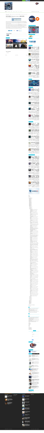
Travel (29, 326)
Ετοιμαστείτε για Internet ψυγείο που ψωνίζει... (27, 402)
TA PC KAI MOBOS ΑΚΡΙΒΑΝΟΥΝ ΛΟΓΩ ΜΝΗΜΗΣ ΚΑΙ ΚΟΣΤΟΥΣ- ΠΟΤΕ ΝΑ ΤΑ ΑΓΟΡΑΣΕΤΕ (35, 124)
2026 (30, 198)
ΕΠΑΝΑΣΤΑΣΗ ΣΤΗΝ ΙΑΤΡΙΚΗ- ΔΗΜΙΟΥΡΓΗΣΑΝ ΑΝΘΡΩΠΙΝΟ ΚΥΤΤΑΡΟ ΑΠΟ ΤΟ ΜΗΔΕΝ (35, 170)
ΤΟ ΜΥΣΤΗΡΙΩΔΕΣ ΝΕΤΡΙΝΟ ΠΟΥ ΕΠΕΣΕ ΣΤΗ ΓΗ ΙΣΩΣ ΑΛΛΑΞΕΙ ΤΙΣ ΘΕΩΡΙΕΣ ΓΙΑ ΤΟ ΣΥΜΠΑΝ (35, 182)
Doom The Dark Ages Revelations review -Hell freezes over (34, 317)
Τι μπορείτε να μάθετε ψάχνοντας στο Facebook (34, 243)
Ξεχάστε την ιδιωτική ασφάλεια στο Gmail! (33, 249)
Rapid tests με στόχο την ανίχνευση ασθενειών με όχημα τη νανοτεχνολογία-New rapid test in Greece (27, 408)
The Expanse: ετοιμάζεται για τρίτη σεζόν (27, 414)
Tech (18, 11)
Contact (29, 196)
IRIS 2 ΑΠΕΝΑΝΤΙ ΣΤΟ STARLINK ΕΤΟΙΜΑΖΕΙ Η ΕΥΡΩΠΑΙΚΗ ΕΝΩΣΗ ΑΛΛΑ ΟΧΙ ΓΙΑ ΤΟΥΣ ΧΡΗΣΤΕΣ (35, 157)
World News (30, 323)
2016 (30, 204)
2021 (30, 201)
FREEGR (11, 11)
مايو (30, 297)
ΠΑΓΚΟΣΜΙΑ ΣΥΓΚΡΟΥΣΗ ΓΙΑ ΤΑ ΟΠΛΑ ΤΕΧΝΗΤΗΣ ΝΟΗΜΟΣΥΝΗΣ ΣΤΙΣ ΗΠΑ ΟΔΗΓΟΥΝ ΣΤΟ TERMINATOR (35, 176)
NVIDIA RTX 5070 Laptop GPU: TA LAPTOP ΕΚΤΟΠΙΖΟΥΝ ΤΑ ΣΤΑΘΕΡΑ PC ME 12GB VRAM (35, 54)
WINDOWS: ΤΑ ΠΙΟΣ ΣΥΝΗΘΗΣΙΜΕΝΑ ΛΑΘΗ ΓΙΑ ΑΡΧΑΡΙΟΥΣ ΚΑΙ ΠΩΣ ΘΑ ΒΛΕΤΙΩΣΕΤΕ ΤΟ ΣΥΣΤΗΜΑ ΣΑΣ (35, 90)
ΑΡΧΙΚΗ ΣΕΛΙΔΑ (30, 329)
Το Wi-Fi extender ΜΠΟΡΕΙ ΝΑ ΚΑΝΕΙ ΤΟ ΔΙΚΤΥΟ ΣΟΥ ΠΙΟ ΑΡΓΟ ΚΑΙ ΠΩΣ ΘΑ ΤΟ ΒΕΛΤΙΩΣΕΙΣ (35, 137)
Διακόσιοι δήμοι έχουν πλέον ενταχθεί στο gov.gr (33, 310)
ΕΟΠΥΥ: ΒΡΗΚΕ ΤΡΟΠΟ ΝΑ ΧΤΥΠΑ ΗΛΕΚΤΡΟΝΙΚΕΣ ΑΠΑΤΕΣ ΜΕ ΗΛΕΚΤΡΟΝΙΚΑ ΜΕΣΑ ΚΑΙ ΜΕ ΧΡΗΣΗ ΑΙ (35, 116)
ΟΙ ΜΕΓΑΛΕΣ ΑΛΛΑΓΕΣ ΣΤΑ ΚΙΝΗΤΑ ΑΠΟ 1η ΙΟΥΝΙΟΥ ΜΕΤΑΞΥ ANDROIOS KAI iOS (27, 421)
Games (16, 11)
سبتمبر (30, 208)
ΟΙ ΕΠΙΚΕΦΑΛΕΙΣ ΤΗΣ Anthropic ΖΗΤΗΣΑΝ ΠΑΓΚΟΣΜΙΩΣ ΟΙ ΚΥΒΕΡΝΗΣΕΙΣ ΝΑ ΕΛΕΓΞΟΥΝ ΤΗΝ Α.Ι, (35, 109)
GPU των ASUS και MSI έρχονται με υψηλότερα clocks (9, 396)
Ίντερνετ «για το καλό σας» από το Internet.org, (34, 235)
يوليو (30, 296)
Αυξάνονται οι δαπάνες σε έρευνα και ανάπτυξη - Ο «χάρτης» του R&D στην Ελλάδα (33, 309)
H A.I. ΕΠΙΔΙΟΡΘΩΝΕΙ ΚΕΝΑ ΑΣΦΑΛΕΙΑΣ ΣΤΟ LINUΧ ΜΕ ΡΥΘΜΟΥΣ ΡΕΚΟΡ (35, 103)
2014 (30, 205)
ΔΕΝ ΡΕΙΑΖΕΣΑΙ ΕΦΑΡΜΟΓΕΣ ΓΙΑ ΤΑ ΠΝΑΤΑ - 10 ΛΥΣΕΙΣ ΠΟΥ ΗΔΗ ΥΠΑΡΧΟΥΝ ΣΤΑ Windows (15, 0)
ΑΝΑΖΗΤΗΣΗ (20, 11)
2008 (30, 302)
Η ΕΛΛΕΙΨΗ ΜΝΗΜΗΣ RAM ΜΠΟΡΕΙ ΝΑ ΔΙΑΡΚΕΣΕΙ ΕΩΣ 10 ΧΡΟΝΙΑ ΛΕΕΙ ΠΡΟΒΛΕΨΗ (35, 130)
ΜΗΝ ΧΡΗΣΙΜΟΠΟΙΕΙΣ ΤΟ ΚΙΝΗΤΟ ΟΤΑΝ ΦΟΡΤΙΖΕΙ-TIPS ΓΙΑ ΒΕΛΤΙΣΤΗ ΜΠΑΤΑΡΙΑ (9, 403)
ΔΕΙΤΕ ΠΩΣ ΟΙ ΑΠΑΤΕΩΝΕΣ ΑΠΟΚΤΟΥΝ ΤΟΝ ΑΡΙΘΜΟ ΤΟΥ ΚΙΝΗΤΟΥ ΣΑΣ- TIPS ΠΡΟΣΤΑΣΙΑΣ (27, 418)
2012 (30, 300)
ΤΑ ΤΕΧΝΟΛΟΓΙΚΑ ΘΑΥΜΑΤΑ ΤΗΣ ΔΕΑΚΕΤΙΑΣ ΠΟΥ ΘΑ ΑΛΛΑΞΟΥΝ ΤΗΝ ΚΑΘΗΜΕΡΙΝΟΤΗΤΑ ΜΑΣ (27, 425)
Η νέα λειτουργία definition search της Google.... (34, 224)
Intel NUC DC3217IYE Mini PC (32, 229)
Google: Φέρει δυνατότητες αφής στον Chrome (34, 259)
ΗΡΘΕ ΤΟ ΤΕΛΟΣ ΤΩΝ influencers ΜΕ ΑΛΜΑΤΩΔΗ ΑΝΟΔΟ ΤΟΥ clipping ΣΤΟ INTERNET (10, 400)
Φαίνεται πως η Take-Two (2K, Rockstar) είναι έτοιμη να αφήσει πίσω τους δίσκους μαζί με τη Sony (33, 321)
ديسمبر (31, 206)
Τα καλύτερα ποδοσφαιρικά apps (33, 262)
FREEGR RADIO (9, 11)
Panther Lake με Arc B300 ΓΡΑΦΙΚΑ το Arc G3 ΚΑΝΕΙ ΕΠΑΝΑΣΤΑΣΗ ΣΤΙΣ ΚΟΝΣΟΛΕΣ (35, 48)
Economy (29, 324)
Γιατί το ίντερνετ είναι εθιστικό (32, 278)
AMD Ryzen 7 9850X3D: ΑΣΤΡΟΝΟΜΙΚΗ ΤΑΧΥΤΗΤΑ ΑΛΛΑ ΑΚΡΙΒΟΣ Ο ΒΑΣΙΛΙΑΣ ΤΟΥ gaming (35, 73)
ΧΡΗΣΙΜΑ (14, 11)
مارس (30, 298)
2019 (30, 202)
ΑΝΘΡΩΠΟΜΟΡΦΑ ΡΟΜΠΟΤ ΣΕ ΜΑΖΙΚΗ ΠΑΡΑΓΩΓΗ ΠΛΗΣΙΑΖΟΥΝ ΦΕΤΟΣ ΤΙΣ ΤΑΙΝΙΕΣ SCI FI (35, 163)
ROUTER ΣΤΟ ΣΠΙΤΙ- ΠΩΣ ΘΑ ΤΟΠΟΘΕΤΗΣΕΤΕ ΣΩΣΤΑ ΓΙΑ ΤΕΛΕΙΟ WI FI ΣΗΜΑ (35, 149)
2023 (30, 200)
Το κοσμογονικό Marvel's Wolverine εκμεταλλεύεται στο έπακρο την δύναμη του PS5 (33, 318)
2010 (30, 301)
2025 (30, 199)
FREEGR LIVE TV (30, 327)
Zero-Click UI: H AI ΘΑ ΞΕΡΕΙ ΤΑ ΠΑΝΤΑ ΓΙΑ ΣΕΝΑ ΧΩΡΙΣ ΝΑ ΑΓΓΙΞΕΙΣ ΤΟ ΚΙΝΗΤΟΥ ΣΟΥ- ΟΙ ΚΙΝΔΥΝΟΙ (35, 97)
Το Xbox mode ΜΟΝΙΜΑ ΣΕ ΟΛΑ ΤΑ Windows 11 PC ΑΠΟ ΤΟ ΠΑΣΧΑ (35, 60)
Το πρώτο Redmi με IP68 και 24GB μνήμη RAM (33, 312)
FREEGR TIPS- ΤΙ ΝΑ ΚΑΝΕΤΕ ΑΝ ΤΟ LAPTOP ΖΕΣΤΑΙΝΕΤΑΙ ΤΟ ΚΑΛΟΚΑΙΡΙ (35, 143)
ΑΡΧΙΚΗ (6, 11)
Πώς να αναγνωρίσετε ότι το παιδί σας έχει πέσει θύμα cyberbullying (27, 412)
